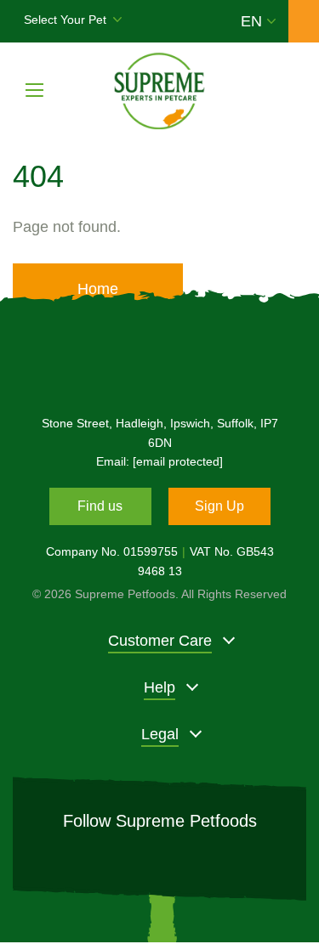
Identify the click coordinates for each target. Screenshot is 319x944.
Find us (99, 506)
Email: (159, 461)
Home (97, 288)
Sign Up (219, 506)
